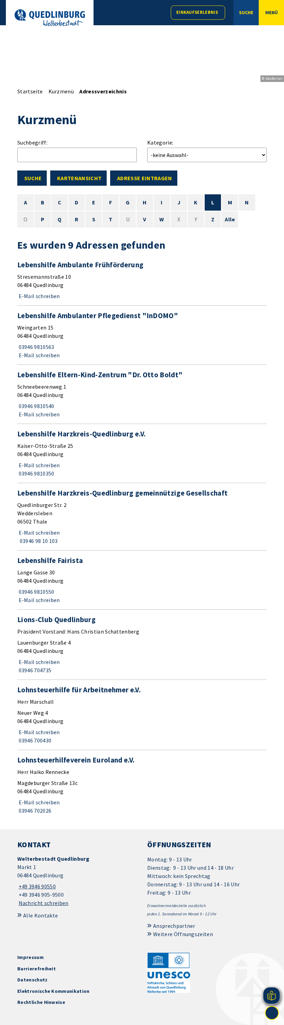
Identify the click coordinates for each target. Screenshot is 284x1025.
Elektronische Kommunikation (53, 991)
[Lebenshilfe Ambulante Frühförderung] (142, 280)
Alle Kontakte (40, 915)
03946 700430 (34, 740)
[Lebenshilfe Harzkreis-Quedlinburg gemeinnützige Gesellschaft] (142, 516)
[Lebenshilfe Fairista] (142, 580)
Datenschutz (32, 980)
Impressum (30, 957)
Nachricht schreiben (44, 902)
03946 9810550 (35, 591)
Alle (230, 219)
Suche (33, 178)
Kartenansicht (79, 178)
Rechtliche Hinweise (41, 1002)
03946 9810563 (35, 346)
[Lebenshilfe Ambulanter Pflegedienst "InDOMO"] (142, 335)
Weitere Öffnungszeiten (183, 934)
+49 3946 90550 (36, 886)
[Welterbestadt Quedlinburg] (77, 881)
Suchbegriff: (32, 142)
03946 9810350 (35, 473)
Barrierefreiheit (36, 969)
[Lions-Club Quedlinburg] (142, 644)
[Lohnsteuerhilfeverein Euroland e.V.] (142, 785)
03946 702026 (34, 810)
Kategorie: (160, 142)
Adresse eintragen (144, 178)
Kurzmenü (61, 91)
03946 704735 (34, 670)
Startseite (30, 91)
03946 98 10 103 (37, 540)
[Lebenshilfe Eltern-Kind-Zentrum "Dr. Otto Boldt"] (142, 394)
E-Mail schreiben (38, 296)
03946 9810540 (35, 406)
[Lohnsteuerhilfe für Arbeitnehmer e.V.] (142, 715)
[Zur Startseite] (50, 18)
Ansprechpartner (174, 925)
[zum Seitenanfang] (272, 1013)
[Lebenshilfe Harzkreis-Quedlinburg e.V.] (142, 453)
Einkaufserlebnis (197, 12)
